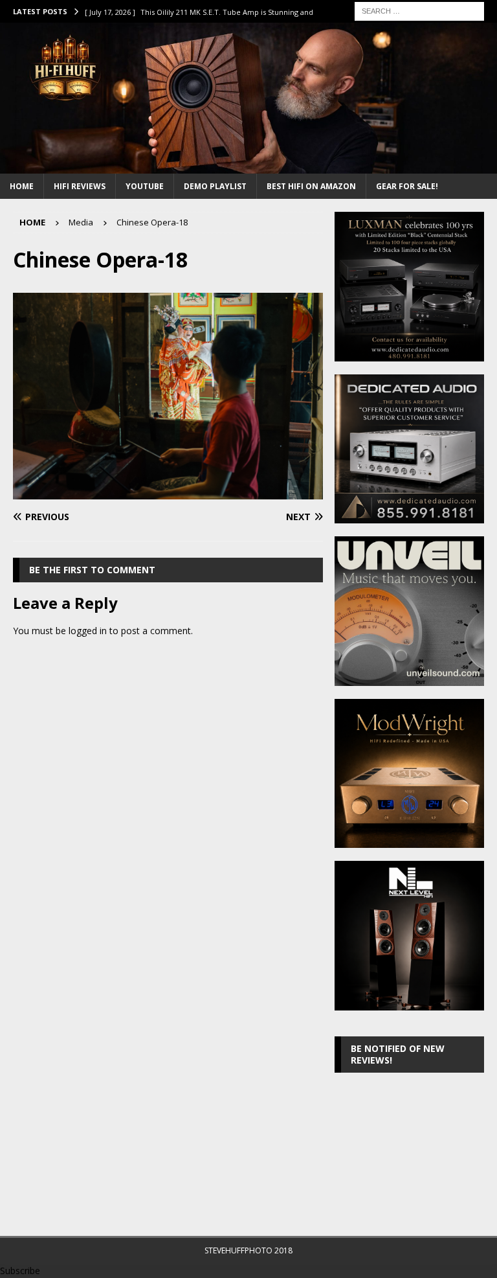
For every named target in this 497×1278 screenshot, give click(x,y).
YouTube (145, 186)
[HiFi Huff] (248, 166)
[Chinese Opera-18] (168, 492)
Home (22, 186)
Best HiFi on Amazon (311, 186)
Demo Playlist (215, 186)
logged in (88, 630)
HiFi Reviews (79, 186)
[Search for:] (419, 10)
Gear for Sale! (407, 186)
